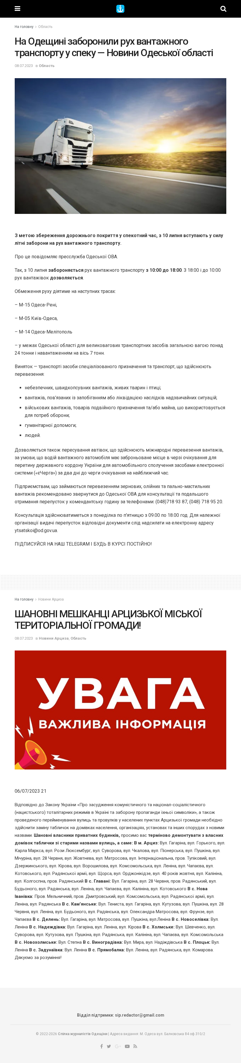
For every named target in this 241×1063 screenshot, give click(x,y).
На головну (24, 27)
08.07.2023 (24, 65)
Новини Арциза (51, 599)
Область (45, 27)
